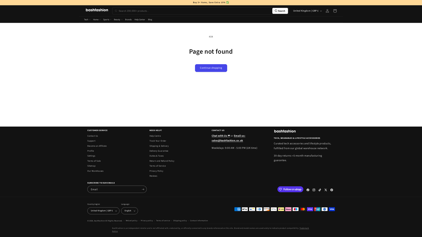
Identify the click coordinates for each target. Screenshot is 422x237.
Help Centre (155, 135)
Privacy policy (147, 220)
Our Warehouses (95, 171)
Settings (91, 155)
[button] (335, 10)
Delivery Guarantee (159, 150)
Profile (90, 150)
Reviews (153, 175)
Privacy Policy (156, 171)
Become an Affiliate (96, 146)
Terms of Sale (94, 160)
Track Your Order (158, 140)
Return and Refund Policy (162, 160)
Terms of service (163, 220)
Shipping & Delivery (159, 146)
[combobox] (194, 10)
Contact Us (92, 135)
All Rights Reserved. (113, 221)
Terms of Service (158, 165)
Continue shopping (211, 68)
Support (91, 140)
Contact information (199, 220)
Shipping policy (180, 220)
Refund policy (131, 220)
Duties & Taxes (157, 155)
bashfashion (99, 221)
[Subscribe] (143, 189)
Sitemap (91, 165)
